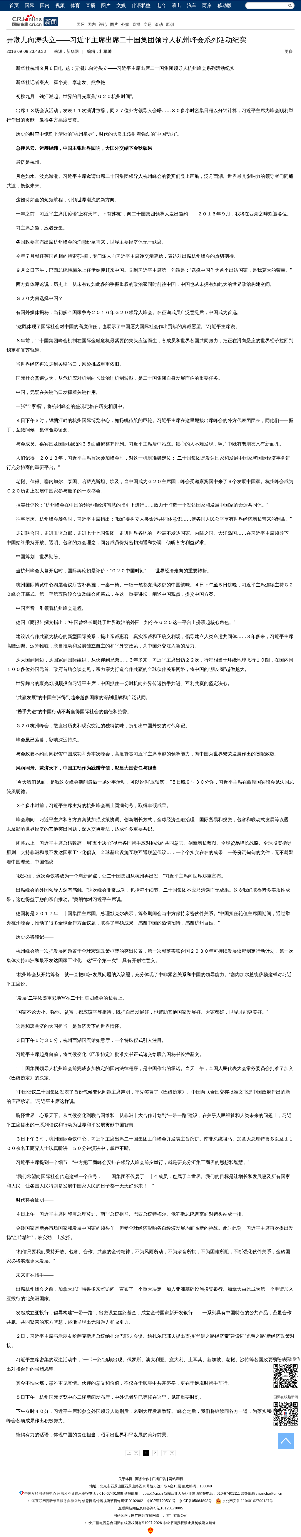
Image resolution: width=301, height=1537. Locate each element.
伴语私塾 (141, 5)
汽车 (191, 5)
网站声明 (176, 1479)
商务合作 (142, 1479)
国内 (44, 5)
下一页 (168, 1453)
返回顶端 (286, 1441)
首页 (14, 5)
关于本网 (125, 1479)
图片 (106, 5)
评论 (103, 24)
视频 (60, 5)
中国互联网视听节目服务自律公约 (54, 1501)
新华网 (72, 51)
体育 (75, 5)
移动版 (225, 5)
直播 (90, 5)
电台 (161, 5)
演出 (176, 5)
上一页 (132, 1453)
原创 (170, 24)
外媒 (125, 24)
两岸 (207, 5)
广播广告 (159, 1479)
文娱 (121, 5)
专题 (147, 24)
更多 (289, 51)
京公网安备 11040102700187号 (247, 1501)
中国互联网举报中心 (40, 1494)
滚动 (159, 24)
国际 (29, 5)
